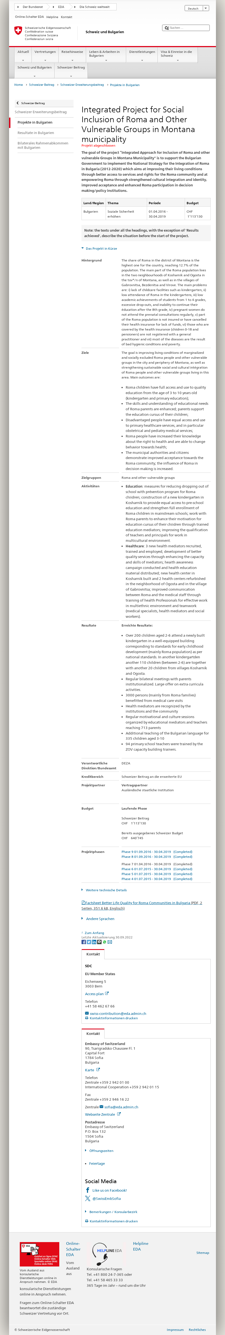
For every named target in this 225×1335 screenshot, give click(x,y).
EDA (61, 7)
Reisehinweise (72, 52)
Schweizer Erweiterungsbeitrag (82, 85)
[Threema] (99, 942)
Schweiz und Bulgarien (35, 67)
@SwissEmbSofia (106, 1198)
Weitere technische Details (105, 890)
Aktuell (23, 52)
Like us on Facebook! (109, 1190)
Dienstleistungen (142, 52)
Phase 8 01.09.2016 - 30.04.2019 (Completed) (157, 856)
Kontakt (91, 954)
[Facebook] (84, 942)
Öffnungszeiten (101, 1151)
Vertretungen (45, 52)
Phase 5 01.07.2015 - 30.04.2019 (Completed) (157, 874)
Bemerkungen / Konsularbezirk (113, 1212)
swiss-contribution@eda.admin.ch (118, 1013)
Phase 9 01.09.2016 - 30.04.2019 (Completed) (157, 851)
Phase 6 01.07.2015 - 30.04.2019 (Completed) (157, 869)
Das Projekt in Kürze (101, 248)
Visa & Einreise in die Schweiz (176, 54)
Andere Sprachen (99, 918)
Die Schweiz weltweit (94, 7)
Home (18, 85)
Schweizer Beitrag (71, 67)
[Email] (110, 942)
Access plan (94, 994)
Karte (90, 1070)
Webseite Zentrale (100, 1114)
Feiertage (97, 1163)
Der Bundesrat (33, 7)
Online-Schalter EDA (73, 1249)
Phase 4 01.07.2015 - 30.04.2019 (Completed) (157, 879)
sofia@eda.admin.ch (121, 1107)
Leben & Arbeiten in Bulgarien (104, 54)
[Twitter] (89, 942)
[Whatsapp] (105, 942)
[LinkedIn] (94, 942)
